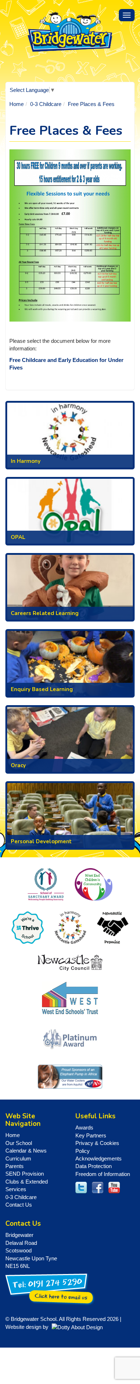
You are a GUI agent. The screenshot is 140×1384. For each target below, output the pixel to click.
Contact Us (18, 1205)
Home (16, 104)
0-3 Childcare (45, 104)
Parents (14, 1166)
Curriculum (18, 1158)
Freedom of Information (102, 1174)
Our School (18, 1143)
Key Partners (90, 1135)
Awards (84, 1127)
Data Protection (93, 1166)
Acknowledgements (98, 1158)
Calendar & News (26, 1151)
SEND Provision (24, 1174)
